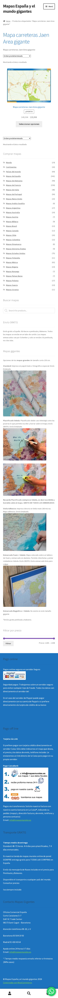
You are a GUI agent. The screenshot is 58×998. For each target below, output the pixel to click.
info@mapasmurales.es (20, 820)
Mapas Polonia (12, 280)
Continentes (11, 167)
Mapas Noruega (12, 271)
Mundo (9, 162)
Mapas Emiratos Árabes (16, 249)
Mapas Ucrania (12, 289)
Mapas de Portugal (14, 194)
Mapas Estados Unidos (15, 253)
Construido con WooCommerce (17, 982)
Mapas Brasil (11, 226)
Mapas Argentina (13, 208)
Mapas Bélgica (12, 221)
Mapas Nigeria (12, 267)
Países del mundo (13, 171)
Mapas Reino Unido (14, 199)
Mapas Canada (12, 230)
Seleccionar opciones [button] (29, 124)
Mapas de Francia (13, 185)
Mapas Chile (11, 235)
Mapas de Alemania (14, 181)
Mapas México (12, 262)
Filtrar (8, 643)
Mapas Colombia (13, 239)
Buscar (29, 993)
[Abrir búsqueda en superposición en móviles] (29, 310)
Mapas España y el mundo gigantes (19, 8)
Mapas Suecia (12, 285)
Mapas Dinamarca (13, 244)
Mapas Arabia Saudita (15, 203)
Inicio (8, 21)
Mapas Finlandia (13, 258)
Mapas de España (13, 176)
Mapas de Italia (12, 190)
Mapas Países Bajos (14, 276)
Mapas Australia (13, 212)
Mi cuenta (9, 993)
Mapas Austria (12, 217)
